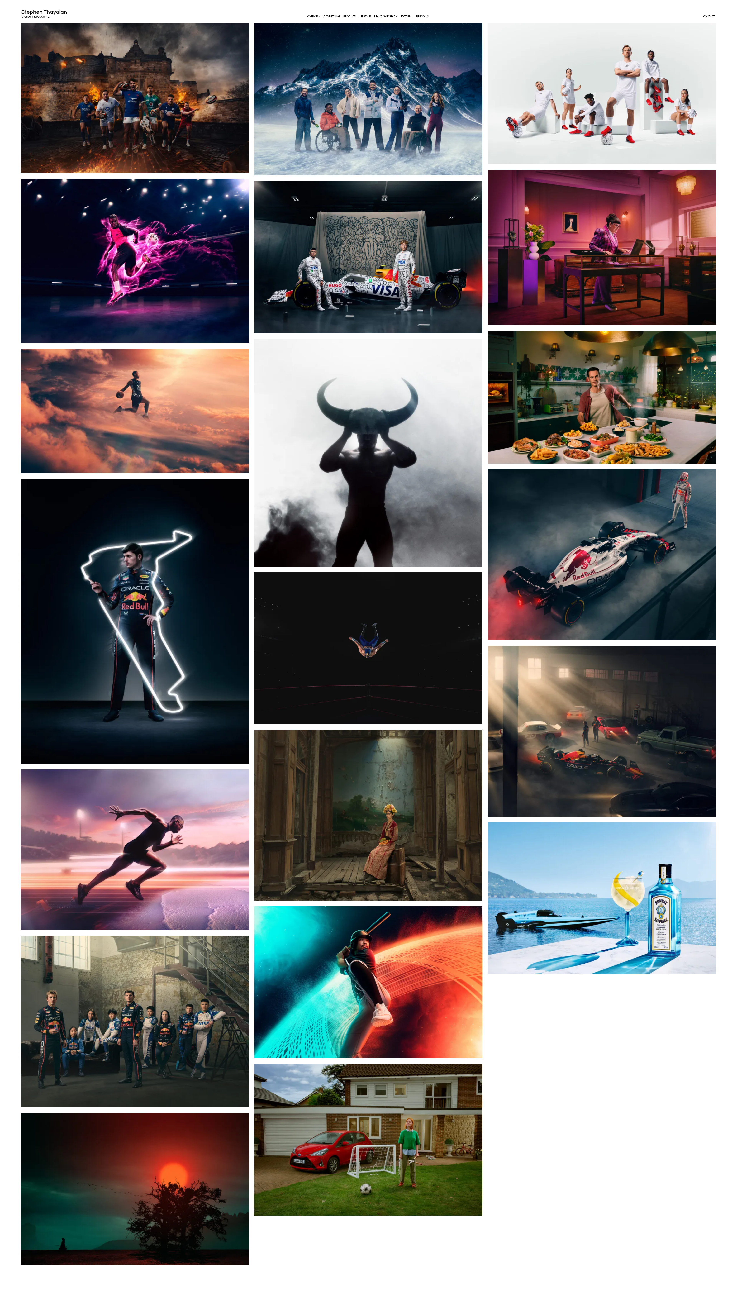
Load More (368, 1277)
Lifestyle (365, 16)
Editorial (407, 16)
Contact (709, 16)
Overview (313, 16)
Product (349, 16)
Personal (423, 16)
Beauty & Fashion (385, 16)
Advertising (332, 16)
